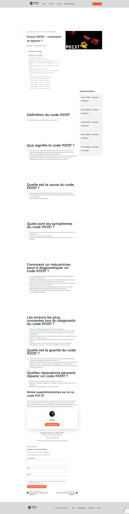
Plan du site (91, 508)
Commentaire (31, 458)
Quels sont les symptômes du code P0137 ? (40, 61)
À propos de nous (81, 508)
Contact (59, 3)
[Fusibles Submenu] (54, 4)
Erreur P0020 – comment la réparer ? (40, 86)
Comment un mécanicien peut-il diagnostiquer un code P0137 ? (44, 63)
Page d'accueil (31, 31)
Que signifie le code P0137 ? (36, 57)
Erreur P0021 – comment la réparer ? (40, 84)
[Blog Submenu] (46, 4)
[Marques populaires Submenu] (75, 4)
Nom (28, 467)
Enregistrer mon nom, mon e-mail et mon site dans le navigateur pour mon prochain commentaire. (47, 482)
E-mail (29, 474)
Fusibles (51, 3)
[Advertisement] (64, 17)
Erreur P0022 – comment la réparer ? (40, 82)
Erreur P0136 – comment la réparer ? (40, 76)
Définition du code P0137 (36, 55)
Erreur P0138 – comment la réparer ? (40, 78)
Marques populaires (69, 3)
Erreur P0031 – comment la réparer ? (40, 80)
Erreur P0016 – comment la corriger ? (40, 88)
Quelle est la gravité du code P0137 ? (39, 69)
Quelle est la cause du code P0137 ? (39, 59)
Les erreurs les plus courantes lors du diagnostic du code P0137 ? (44, 66)
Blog (44, 3)
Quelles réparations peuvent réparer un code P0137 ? (43, 71)
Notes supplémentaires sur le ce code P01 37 (42, 72)
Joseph (31, 74)
